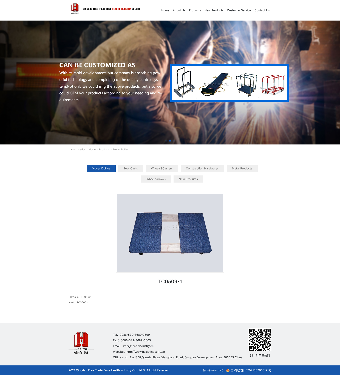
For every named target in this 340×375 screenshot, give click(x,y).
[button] (166, 141)
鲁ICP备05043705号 (213, 370)
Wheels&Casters (162, 168)
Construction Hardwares (202, 168)
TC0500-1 (83, 302)
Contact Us (262, 10)
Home (165, 10)
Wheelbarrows (156, 179)
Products (195, 10)
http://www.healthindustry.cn (145, 351)
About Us (179, 10)
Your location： (79, 149)
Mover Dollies (120, 149)
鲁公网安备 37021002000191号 (251, 370)
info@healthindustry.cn (138, 346)
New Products (214, 10)
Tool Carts (131, 168)
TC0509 (86, 296)
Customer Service (239, 10)
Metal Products (242, 168)
